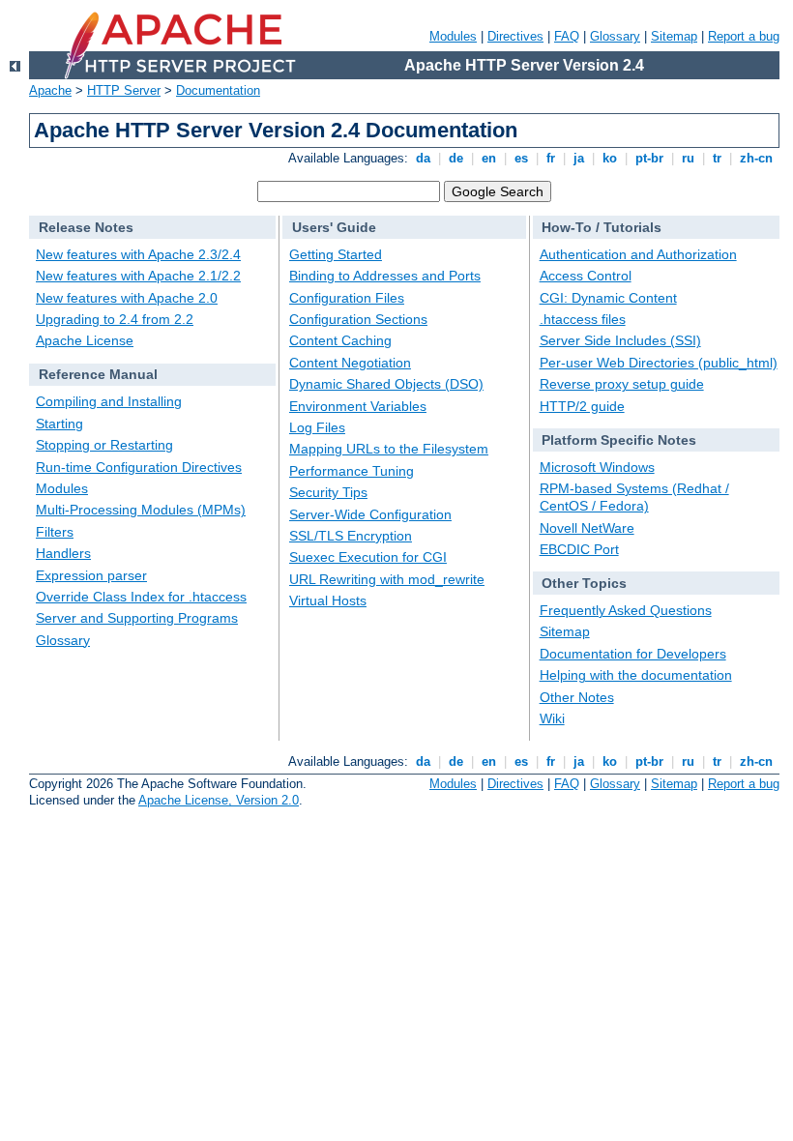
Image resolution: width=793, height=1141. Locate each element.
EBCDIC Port (579, 549)
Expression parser (91, 575)
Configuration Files (346, 298)
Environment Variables (357, 406)
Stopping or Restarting (104, 445)
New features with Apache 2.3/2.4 (138, 254)
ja (579, 158)
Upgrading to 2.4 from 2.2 (114, 319)
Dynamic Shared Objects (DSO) (386, 384)
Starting (59, 423)
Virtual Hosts (328, 600)
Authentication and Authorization (638, 254)
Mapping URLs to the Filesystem (388, 448)
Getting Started (335, 254)
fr (551, 158)
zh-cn (756, 158)
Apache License (84, 340)
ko (610, 158)
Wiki (552, 718)
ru (688, 158)
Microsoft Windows (597, 467)
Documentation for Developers (633, 653)
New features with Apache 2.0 (127, 298)
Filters (54, 532)
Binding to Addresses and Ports (385, 275)
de (456, 158)
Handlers (63, 553)
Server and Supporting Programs (137, 618)
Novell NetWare (587, 528)
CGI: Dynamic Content (608, 298)
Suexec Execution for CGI (368, 557)
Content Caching (340, 340)
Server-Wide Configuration (370, 514)
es (521, 158)
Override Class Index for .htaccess (141, 596)
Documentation (218, 90)
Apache (50, 90)
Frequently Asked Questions (626, 610)
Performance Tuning (351, 471)
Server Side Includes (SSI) (620, 340)
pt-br (649, 158)
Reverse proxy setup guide (622, 384)
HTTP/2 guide (582, 406)
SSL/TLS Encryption (350, 535)
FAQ (566, 36)
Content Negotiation (350, 362)
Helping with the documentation (636, 675)
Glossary (615, 36)
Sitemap (674, 36)
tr (717, 158)
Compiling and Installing (109, 401)
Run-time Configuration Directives (139, 467)
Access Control (585, 275)
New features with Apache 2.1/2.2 (138, 275)
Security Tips (328, 492)
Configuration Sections (358, 319)
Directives (515, 36)
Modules (453, 36)
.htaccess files (583, 319)
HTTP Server (124, 90)
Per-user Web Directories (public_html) (659, 362)
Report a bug (743, 36)
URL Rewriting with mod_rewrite (387, 579)
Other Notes (577, 697)
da (423, 158)
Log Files (317, 427)
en (489, 158)
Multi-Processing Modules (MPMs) (141, 509)
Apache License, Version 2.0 (218, 800)
